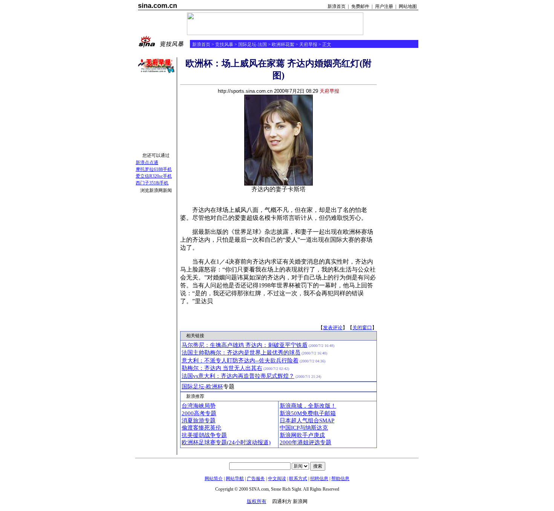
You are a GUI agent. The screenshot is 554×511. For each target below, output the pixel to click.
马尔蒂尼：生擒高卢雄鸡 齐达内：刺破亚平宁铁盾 (245, 345)
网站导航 (235, 478)
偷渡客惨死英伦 (201, 428)
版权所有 (256, 501)
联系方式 (298, 478)
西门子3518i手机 (152, 183)
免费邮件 (360, 6)
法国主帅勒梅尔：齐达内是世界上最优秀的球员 (241, 353)
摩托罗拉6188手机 (154, 169)
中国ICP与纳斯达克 (304, 428)
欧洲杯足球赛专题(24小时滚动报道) (226, 442)
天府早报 (308, 44)
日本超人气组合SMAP (307, 420)
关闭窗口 (362, 327)
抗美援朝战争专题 (204, 435)
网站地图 (408, 6)
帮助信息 (340, 478)
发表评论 (333, 327)
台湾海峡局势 (199, 406)
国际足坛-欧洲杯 (202, 387)
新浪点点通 (147, 162)
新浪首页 (337, 6)
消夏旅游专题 (199, 420)
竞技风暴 (224, 44)
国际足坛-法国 (252, 44)
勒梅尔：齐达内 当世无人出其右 (222, 368)
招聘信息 (319, 478)
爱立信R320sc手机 (154, 176)
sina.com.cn (157, 5)
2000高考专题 (199, 413)
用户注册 (384, 6)
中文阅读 (277, 478)
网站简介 (214, 478)
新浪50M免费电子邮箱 (308, 413)
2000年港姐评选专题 (305, 442)
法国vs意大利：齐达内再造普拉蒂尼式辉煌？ (238, 376)
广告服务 (256, 478)
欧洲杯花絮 (283, 44)
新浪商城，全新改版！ (308, 406)
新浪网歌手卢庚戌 (302, 435)
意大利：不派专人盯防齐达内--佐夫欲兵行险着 (240, 361)
